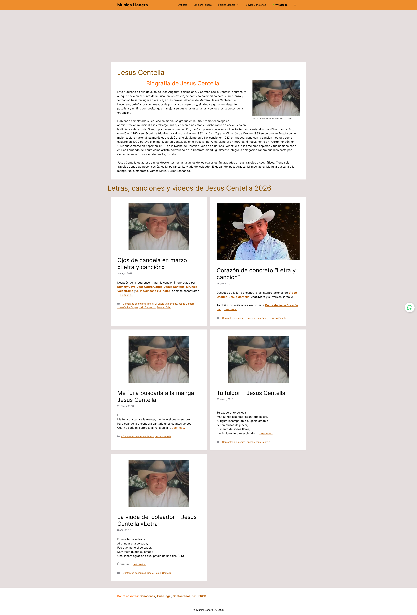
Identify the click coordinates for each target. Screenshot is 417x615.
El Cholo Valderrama (166, 303)
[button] (295, 5)
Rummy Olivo (126, 286)
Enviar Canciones (256, 4)
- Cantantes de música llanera (137, 303)
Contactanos (181, 596)
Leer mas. (126, 295)
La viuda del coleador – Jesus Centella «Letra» (157, 520)
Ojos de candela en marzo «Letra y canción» (152, 263)
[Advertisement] (207, 37)
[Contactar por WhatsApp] (410, 307)
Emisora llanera (203, 4)
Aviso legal (163, 596)
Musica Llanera (132, 4)
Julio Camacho (147, 307)
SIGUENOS (199, 596)
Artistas (182, 4)
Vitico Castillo (279, 318)
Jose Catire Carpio (149, 286)
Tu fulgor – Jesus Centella (251, 392)
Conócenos (147, 596)
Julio (153, 291)
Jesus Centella (174, 286)
